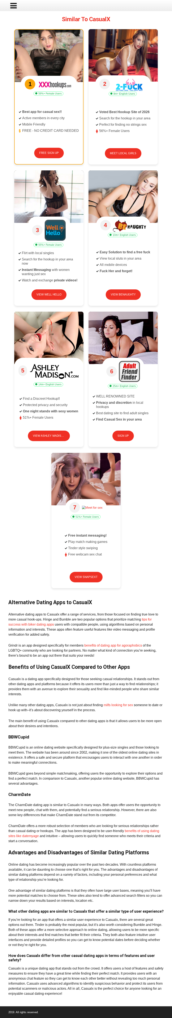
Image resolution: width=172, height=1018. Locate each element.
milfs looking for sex (118, 705)
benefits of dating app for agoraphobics (113, 645)
